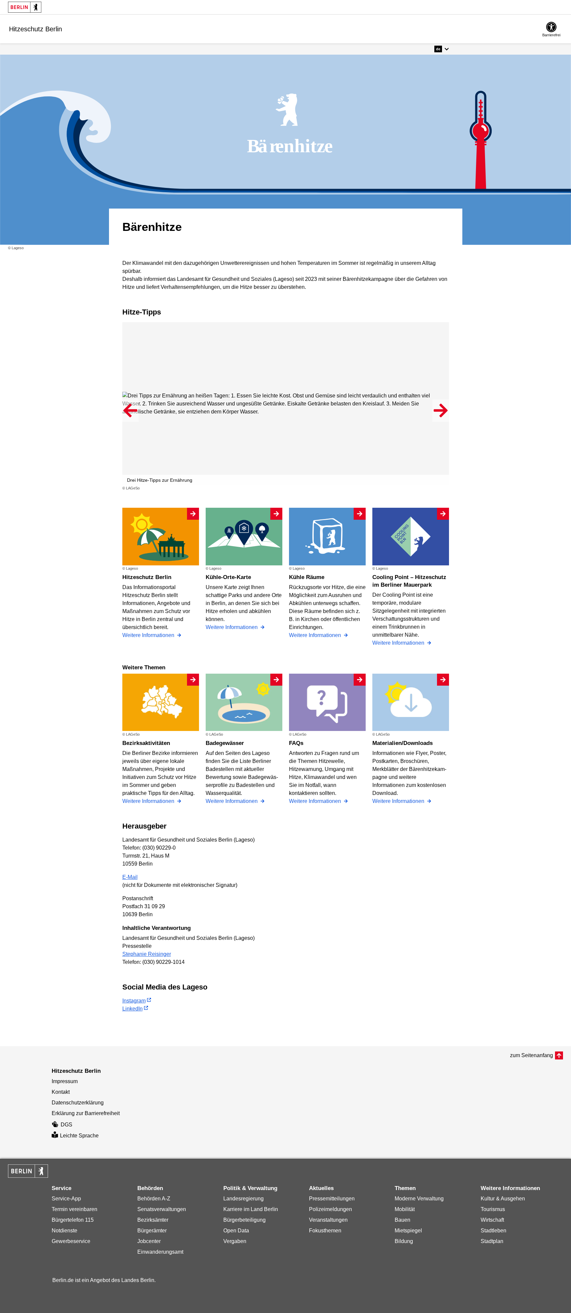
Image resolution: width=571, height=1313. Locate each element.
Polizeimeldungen (330, 1209)
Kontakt (61, 1092)
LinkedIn (132, 1008)
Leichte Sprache (79, 1135)
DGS (66, 1124)
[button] (441, 49)
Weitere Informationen (149, 635)
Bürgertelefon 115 (73, 1220)
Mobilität (405, 1209)
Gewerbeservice (71, 1241)
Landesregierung (243, 1198)
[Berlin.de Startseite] (24, 7)
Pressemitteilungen (332, 1198)
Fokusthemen (325, 1230)
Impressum (65, 1081)
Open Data (236, 1230)
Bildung (404, 1241)
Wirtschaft (492, 1220)
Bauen (402, 1220)
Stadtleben (493, 1230)
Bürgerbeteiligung (244, 1220)
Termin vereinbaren (74, 1209)
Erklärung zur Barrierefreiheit (86, 1113)
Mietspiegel (408, 1230)
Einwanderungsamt (160, 1252)
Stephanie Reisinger (146, 954)
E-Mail (130, 877)
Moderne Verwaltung (419, 1198)
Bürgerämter (152, 1230)
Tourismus (493, 1209)
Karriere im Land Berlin (250, 1209)
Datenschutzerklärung (78, 1102)
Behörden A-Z (153, 1198)
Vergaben (234, 1241)
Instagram (134, 1000)
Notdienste (64, 1230)
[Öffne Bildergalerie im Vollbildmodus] (445, 488)
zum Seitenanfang (531, 1055)
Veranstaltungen (328, 1220)
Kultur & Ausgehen (503, 1198)
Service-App (66, 1198)
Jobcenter (149, 1241)
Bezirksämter (152, 1220)
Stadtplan (492, 1241)
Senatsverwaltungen (161, 1209)
